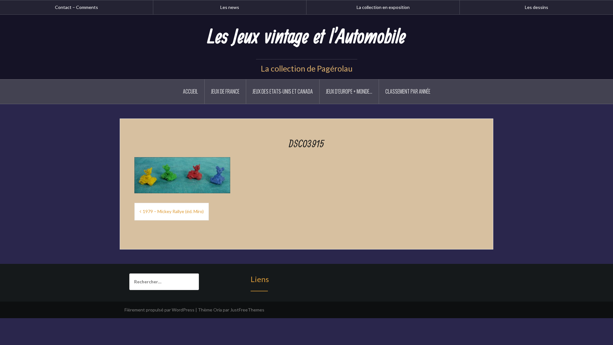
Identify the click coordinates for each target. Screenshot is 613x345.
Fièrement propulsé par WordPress (159, 309)
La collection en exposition (383, 7)
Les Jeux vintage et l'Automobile (306, 37)
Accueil (190, 91)
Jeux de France (225, 91)
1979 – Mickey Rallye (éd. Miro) (173, 211)
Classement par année (407, 91)
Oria (217, 309)
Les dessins (536, 7)
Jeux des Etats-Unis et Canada (283, 91)
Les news (229, 7)
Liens (260, 279)
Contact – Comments (76, 7)
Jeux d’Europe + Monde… (349, 91)
